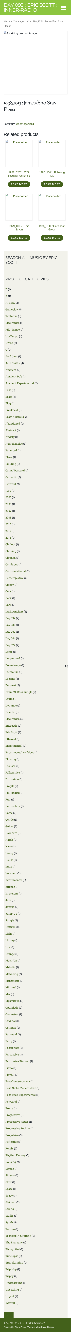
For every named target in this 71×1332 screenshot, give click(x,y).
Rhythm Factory (15, 1155)
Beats (8, 396)
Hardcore (11, 833)
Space (9, 1188)
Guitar (9, 826)
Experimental (13, 745)
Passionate (12, 1047)
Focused (10, 766)
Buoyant (10, 685)
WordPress (20, 1327)
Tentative (11, 316)
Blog (8, 403)
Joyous (9, 906)
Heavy (9, 853)
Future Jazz (12, 806)
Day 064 (10, 638)
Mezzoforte (12, 980)
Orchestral (11, 1014)
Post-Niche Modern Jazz (20, 1088)
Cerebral (10, 484)
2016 (8, 537)
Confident (11, 564)
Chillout (10, 544)
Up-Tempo (11, 336)
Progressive (12, 1115)
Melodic (10, 967)
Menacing (11, 974)
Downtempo (13, 665)
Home (7, 21)
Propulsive (12, 1135)
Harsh (9, 839)
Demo (9, 651)
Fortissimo (12, 779)
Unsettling (12, 1289)
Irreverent (11, 893)
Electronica (12, 718)
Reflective (11, 1141)
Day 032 (10, 618)
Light (8, 933)
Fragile (9, 786)
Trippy (9, 1276)
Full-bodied (12, 792)
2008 (8, 517)
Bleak (8, 457)
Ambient (10, 370)
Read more (19, 184)
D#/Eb (9, 343)
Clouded (10, 557)
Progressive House (16, 1121)
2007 (8, 510)
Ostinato (10, 1027)
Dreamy (10, 678)
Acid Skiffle (12, 363)
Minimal (10, 987)
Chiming (10, 551)
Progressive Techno (17, 1128)
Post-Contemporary (17, 1081)
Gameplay (11, 309)
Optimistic (11, 1007)
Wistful (10, 1303)
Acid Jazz (11, 356)
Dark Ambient (14, 611)
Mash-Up (11, 960)
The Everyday (14, 1242)
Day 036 (10, 624)
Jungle (9, 920)
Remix (9, 1148)
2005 (8, 497)
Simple (9, 1168)
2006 (8, 504)
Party (8, 1041)
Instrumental (13, 880)
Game (9, 812)
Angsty (10, 437)
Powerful (11, 1101)
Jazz (8, 900)
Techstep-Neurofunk (18, 1235)
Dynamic (11, 705)
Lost (8, 947)
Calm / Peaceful (15, 470)
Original (10, 1021)
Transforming (14, 1262)
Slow (8, 1182)
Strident (10, 1202)
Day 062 (10, 631)
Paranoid (11, 1034)
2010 (8, 524)
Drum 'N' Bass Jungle (18, 692)
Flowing (10, 759)
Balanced (11, 450)
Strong (9, 1209)
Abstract (10, 430)
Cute (8, 591)
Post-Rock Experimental (20, 1094)
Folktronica (12, 772)
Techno (10, 1229)
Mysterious (12, 1000)
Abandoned (12, 423)
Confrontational (15, 571)
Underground (14, 1282)
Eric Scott (11, 732)
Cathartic (11, 477)
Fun (8, 799)
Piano (9, 1068)
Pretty (9, 1108)
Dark (8, 598)
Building (10, 464)
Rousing (10, 1162)
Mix (7, 994)
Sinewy (10, 1175)
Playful (9, 1074)
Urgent (9, 1296)
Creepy (9, 584)
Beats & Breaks (14, 416)
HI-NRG (10, 302)
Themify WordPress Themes (40, 1327)
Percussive (12, 1054)
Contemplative (14, 578)
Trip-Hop (11, 1269)
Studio (9, 1215)
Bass (8, 390)
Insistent (11, 873)
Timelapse (11, 1256)
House (9, 860)
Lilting (9, 940)
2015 (8, 531)
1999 (8, 490)
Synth (9, 1222)
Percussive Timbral (17, 1061)
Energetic (11, 725)
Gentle (9, 819)
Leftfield (10, 927)
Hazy (8, 846)
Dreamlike (11, 672)
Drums (9, 698)
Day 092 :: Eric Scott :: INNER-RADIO (23, 1323)
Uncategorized (21, 21)
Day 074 (10, 645)
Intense (10, 886)
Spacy (9, 1195)
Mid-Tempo (12, 329)
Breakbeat (11, 410)
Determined (12, 658)
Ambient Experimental (19, 383)
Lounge (10, 954)
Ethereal (10, 739)
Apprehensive (14, 443)
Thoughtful (12, 1249)
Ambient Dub (13, 376)
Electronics (12, 322)
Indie (8, 866)
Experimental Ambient (19, 752)
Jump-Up (11, 913)
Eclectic (10, 712)
